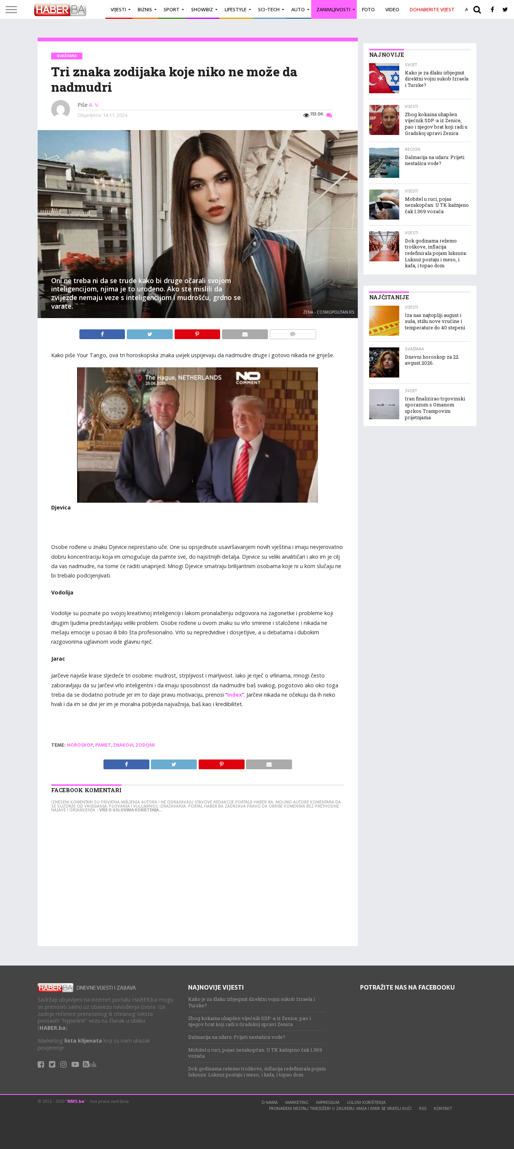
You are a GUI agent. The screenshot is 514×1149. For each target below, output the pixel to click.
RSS (422, 1108)
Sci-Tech (269, 10)
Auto (298, 10)
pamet (103, 745)
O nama (270, 1102)
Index (234, 694)
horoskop (80, 745)
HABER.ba (52, 1027)
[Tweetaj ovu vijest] (150, 332)
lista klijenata (83, 1040)
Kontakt (443, 1108)
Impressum (327, 1102)
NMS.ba (75, 1101)
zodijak (145, 745)
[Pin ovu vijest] (198, 332)
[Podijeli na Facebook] (103, 332)
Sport (171, 10)
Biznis (145, 10)
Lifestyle (235, 10)
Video (392, 10)
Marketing (297, 1102)
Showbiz (202, 10)
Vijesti (118, 10)
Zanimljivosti (333, 10)
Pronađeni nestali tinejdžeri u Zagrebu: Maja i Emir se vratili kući (340, 1108)
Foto (368, 10)
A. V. (94, 104)
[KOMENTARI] (292, 332)
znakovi (123, 745)
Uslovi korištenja (366, 1102)
